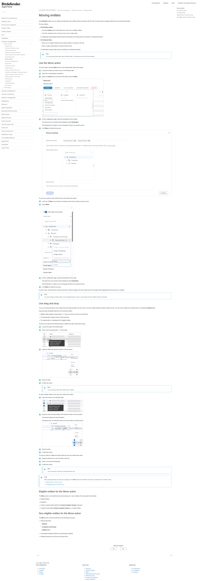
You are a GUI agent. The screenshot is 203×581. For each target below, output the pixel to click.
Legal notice (5, 148)
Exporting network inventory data (12, 76)
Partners (88, 568)
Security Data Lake (7, 124)
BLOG (173, 3)
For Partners (135, 570)
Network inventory (8, 43)
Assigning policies (9, 67)
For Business (136, 568)
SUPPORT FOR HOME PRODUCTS (187, 3)
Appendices (5, 141)
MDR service (5, 114)
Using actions (8, 63)
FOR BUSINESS (156, 3)
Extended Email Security (9, 111)
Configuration (8, 81)
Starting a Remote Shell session (12, 70)
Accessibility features (8, 138)
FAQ (2, 35)
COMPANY (166, 3)
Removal (4, 104)
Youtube (41, 574)
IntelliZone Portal (6, 134)
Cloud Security (6, 121)
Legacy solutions (90, 579)
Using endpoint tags (9, 57)
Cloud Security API (7, 131)
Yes (114, 548)
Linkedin (41, 570)
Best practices (8, 85)
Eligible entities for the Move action (185, 15)
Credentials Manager (9, 83)
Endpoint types (8, 46)
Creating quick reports (10, 65)
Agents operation (6, 107)
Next (171, 555)
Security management (8, 91)
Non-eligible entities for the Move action (186, 17)
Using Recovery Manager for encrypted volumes (16, 72)
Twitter (41, 572)
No (123, 548)
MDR (87, 572)
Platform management (8, 97)
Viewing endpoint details (10, 50)
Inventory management (8, 41)
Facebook (42, 568)
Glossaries (4, 144)
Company (135, 572)
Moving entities (9, 59)
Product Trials (5, 28)
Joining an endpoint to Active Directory (14, 74)
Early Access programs (8, 25)
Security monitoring (7, 94)
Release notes (6, 21)
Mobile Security (6, 118)
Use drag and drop (181, 12)
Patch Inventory (7, 87)
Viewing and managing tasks (11, 61)
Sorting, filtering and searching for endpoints (15, 54)
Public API (4, 128)
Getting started (6, 31)
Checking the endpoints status (12, 48)
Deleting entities (8, 78)
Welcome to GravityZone (9, 18)
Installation (4, 38)
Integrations (5, 101)
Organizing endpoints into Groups (12, 52)
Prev (38, 555)
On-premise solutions (92, 577)
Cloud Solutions (90, 570)
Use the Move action (181, 10)
